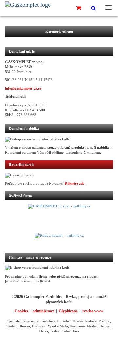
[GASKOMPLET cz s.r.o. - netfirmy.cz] (59, 218)
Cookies (21, 311)
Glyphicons (68, 311)
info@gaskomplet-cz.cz (23, 88)
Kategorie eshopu (59, 31)
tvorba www (92, 311)
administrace (43, 311)
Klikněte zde (74, 183)
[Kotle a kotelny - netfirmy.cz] (59, 239)
